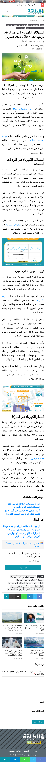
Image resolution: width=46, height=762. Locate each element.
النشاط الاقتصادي (34, 589)
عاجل (35, 28)
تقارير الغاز (24, 25)
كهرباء (27, 28)
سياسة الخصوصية (15, 751)
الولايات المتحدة (16, 589)
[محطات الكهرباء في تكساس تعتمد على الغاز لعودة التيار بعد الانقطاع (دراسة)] (12, 617)
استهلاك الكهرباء (14, 224)
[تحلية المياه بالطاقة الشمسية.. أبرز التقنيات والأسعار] (34, 642)
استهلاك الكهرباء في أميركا (30, 580)
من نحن (34, 751)
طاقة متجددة (41, 28)
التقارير (32, 20)
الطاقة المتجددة (17, 583)
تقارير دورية (9, 25)
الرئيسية (39, 20)
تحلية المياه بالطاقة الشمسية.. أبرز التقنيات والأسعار (36, 653)
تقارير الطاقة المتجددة (33, 25)
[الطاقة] (36, 11)
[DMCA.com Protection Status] (34, 743)
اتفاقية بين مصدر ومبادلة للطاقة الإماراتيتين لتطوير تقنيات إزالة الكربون (13, 653)
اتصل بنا (26, 751)
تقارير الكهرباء (17, 25)
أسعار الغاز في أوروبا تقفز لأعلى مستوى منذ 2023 (21, 5)
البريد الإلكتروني (37, 711)
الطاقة (12, 755)
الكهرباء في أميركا (19, 586)
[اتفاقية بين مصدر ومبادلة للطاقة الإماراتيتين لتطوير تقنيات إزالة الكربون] (12, 642)
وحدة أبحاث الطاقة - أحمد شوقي (30, 46)
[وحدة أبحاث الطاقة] (23, 16)
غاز (31, 28)
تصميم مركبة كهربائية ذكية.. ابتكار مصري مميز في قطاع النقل (34, 628)
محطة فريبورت (36, 458)
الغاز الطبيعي (36, 586)
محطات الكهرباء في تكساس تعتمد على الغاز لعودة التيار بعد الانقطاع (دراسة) (12, 628)
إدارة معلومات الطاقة (22, 108)
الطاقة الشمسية (35, 583)
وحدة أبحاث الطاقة (20, 28)
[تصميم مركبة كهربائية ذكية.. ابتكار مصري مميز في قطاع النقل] (34, 617)
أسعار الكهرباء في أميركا (23, 576)
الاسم (41, 702)
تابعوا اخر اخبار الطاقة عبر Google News (22, 544)
